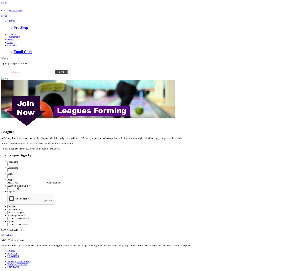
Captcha (11, 191)
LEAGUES (13, 256)
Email (10, 173)
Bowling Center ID (16, 215)
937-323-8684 (15, 10)
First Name (12, 161)
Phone (10, 179)
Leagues (11, 34)
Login (4, 2)
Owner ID (12, 221)
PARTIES (12, 253)
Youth (10, 42)
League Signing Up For (18, 185)
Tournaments (13, 37)
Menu (4, 15)
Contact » (12, 45)
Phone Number (53, 182)
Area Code (12, 182)
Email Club (23, 52)
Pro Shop (21, 28)
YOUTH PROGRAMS (19, 261)
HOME (11, 250)
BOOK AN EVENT (17, 264)
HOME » (12, 21)
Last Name (12, 167)
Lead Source (13, 209)
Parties (10, 39)
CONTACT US (15, 267)
